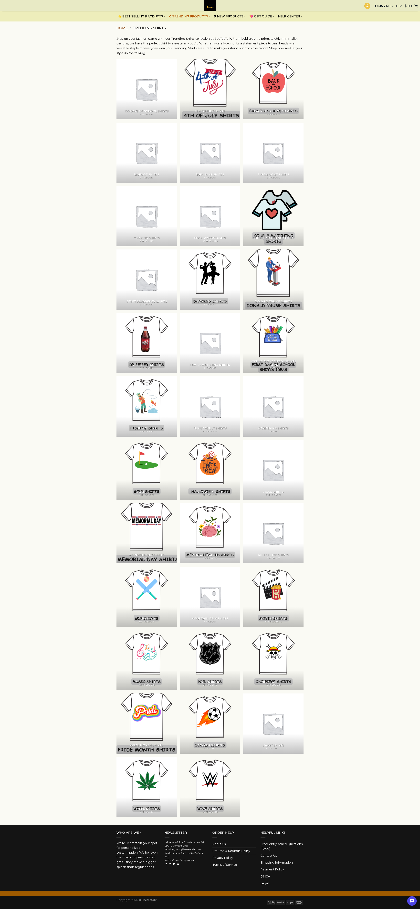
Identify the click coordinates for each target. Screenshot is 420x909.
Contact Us (269, 855)
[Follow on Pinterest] (178, 864)
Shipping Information (277, 862)
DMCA (265, 876)
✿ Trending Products (188, 16)
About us (219, 844)
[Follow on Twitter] (174, 864)
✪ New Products (228, 16)
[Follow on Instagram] (170, 864)
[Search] (367, 6)
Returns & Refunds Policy (231, 851)
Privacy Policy (222, 858)
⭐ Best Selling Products (140, 16)
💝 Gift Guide (260, 16)
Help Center (289, 16)
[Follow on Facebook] (166, 864)
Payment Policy (272, 869)
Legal (265, 883)
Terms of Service (224, 865)
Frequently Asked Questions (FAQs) (282, 846)
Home (122, 28)
